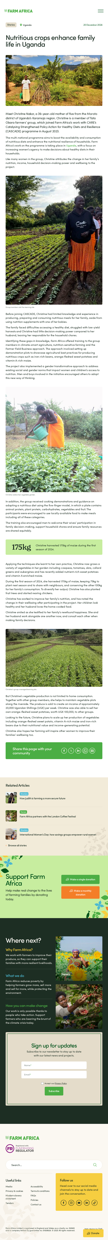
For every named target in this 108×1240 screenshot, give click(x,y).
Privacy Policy (61, 1083)
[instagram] (71, 1203)
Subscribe (54, 1091)
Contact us (36, 1204)
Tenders (10, 1203)
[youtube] (79, 1203)
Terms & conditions (40, 1190)
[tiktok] (94, 1203)
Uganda (71, 145)
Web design (90, 1229)
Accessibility (37, 1186)
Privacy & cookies (14, 1190)
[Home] (18, 11)
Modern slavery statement (14, 1197)
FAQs (33, 1195)
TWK (100, 1229)
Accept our (56, 1083)
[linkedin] (87, 1203)
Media (9, 1186)
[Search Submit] (96, 1164)
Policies (34, 1199)
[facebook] (63, 1203)
